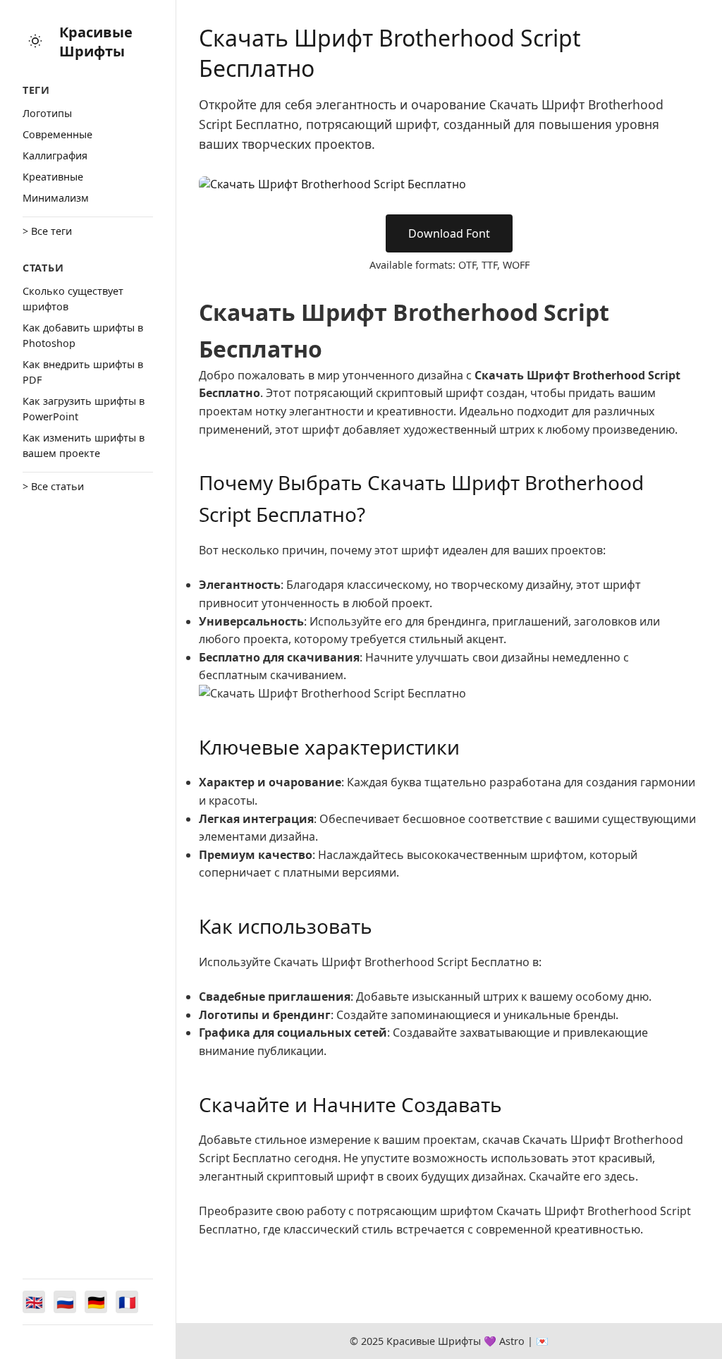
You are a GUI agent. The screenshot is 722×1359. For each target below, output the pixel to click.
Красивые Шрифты (96, 42)
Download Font (449, 233)
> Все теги (47, 231)
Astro (512, 1341)
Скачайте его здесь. (583, 1176)
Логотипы (47, 113)
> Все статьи (53, 486)
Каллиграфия (55, 155)
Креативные (53, 176)
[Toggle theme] (35, 42)
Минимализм (56, 198)
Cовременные (57, 134)
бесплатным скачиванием (271, 675)
